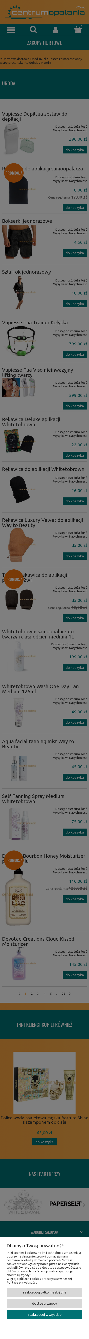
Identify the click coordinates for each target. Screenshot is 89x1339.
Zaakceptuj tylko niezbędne (44, 1292)
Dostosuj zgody (44, 1303)
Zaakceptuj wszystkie (45, 1314)
